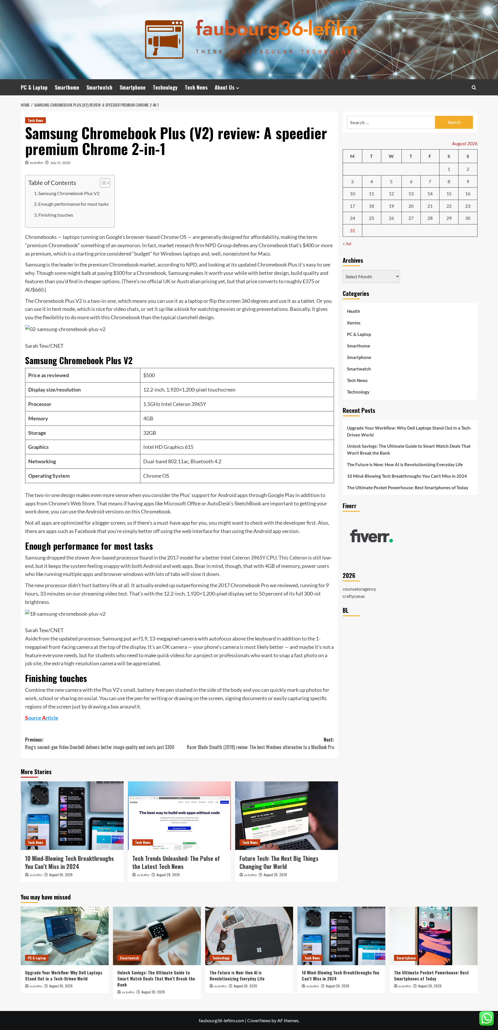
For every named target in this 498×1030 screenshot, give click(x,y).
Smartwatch (99, 87)
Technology (165, 87)
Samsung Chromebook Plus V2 (68, 193)
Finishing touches (55, 215)
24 (352, 218)
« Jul (347, 243)
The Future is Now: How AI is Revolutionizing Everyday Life (405, 464)
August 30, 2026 (61, 874)
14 (430, 193)
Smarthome (67, 87)
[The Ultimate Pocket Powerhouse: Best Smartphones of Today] (434, 936)
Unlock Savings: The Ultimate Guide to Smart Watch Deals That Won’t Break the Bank (409, 449)
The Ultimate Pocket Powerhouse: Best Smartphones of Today (407, 487)
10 (352, 193)
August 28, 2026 (168, 874)
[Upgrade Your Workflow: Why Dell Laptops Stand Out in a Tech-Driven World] (65, 936)
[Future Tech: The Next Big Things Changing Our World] (286, 815)
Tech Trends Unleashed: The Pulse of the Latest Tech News (176, 862)
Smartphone (133, 87)
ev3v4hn (36, 162)
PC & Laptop (34, 87)
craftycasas (354, 596)
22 (449, 206)
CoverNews (259, 1020)
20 (411, 206)
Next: (260, 743)
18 (371, 206)
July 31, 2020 (60, 162)
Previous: (99, 743)
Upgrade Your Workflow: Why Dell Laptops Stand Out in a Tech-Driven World (409, 431)
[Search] (474, 87)
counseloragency (359, 588)
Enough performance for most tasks (73, 204)
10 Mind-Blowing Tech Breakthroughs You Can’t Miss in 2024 (69, 862)
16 (467, 193)
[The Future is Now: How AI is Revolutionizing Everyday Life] (249, 936)
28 (430, 218)
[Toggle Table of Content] (102, 183)
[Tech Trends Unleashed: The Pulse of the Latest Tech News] (179, 815)
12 (391, 193)
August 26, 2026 (275, 874)
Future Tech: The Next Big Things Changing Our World (278, 862)
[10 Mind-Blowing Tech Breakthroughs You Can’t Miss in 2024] (72, 815)
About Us (224, 87)
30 (467, 218)
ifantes (354, 322)
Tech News (196, 87)
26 (391, 218)
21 (430, 206)
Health (353, 311)
